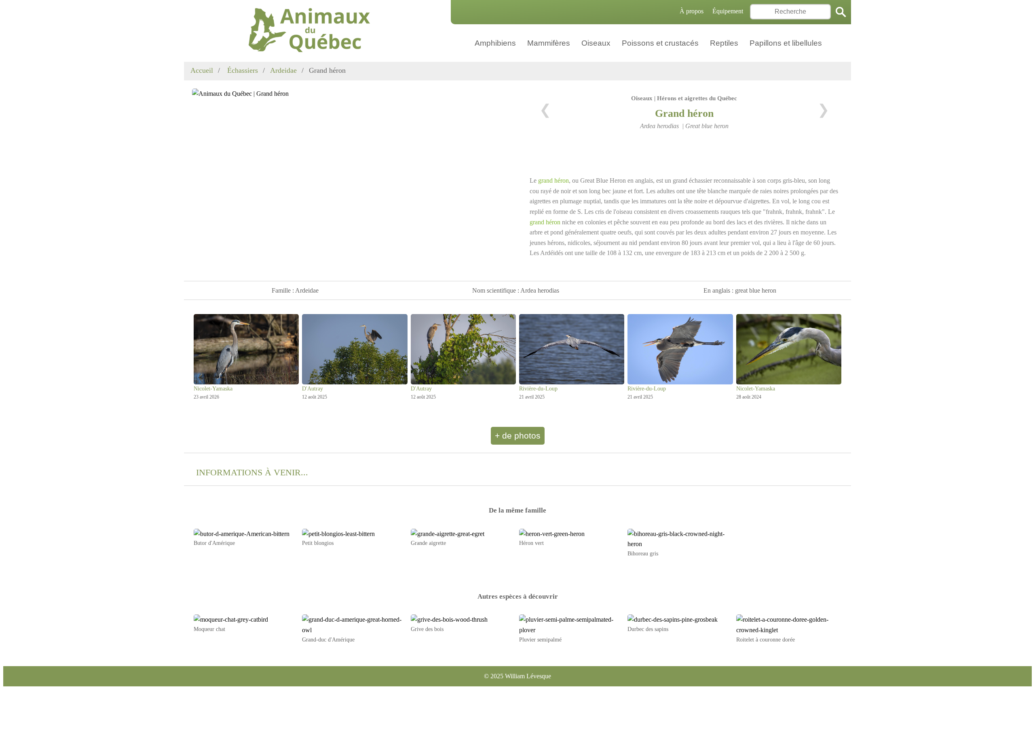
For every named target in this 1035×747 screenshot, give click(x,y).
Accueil (201, 70)
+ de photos (518, 435)
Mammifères (548, 43)
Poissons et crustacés (660, 43)
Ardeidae (283, 70)
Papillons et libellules (786, 43)
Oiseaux (595, 43)
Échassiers (241, 70)
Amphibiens (495, 43)
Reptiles (724, 43)
